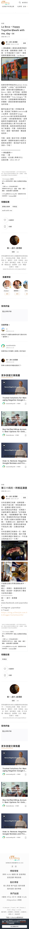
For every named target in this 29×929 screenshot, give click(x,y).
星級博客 (22, 874)
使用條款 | (18, 912)
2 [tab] (13, 12)
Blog (14, 910)
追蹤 (24, 43)
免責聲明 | (11, 912)
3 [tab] (16, 12)
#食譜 (19, 897)
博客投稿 (18, 877)
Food (9, 910)
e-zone (19, 910)
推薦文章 (15, 874)
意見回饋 (10, 877)
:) (6, 329)
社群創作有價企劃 (8, 6)
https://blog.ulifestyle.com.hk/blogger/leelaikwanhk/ (14, 613)
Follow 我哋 (12, 196)
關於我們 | (4, 912)
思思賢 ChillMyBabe (17, 291)
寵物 (3, 190)
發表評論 (7, 311)
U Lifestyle (7, 907)
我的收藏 (21, 885)
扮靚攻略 (8, 190)
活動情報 (15, 190)
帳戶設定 (14, 885)
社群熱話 (20, 6)
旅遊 (2, 23)
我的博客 (18, 888)
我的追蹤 (10, 888)
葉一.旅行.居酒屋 (12, 42)
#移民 (19, 900)
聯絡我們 (18, 914)
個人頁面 (6, 885)
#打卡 (14, 897)
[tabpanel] (14, 10)
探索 (4, 874)
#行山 (9, 897)
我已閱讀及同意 (14, 926)
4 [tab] (18, 12)
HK (18, 907)
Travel (14, 907)
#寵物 (4, 897)
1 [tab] (11, 12)
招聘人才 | (11, 914)
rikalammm (7, 291)
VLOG (9, 874)
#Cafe (24, 897)
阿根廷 (15, 206)
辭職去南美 (6, 206)
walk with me (7, 210)
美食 (19, 188)
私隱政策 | (24, 912)
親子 (24, 188)
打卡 (11, 188)
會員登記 (25, 2)
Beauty (23, 907)
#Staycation (12, 900)
